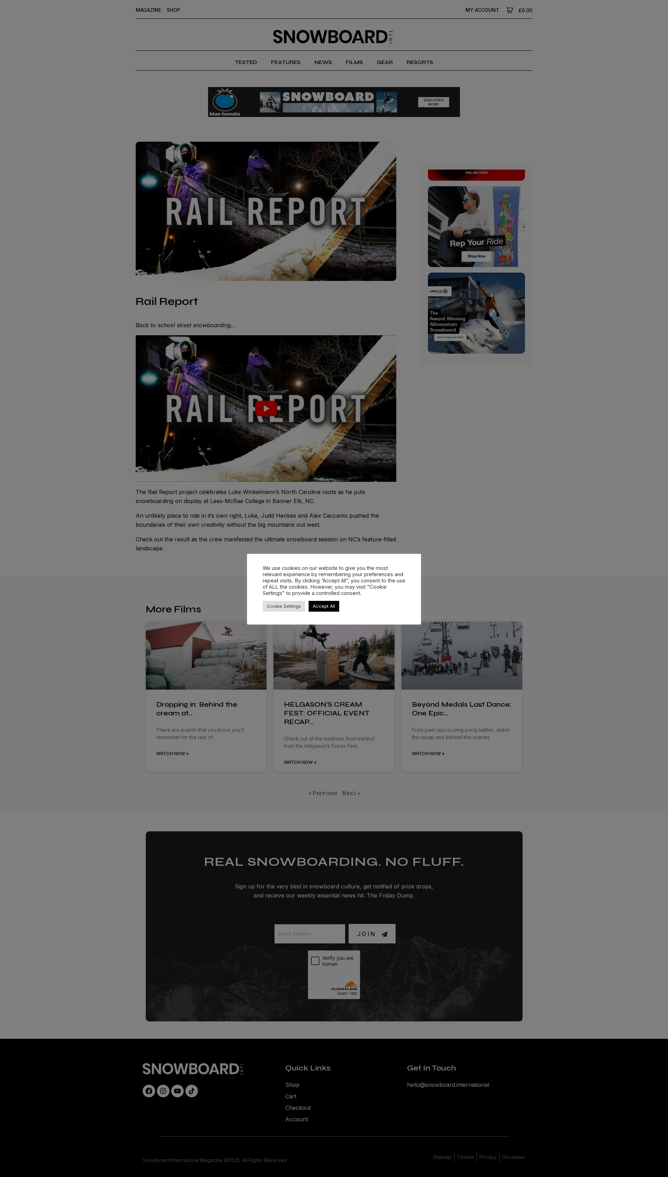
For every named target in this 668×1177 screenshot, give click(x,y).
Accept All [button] (324, 606)
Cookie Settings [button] (284, 606)
